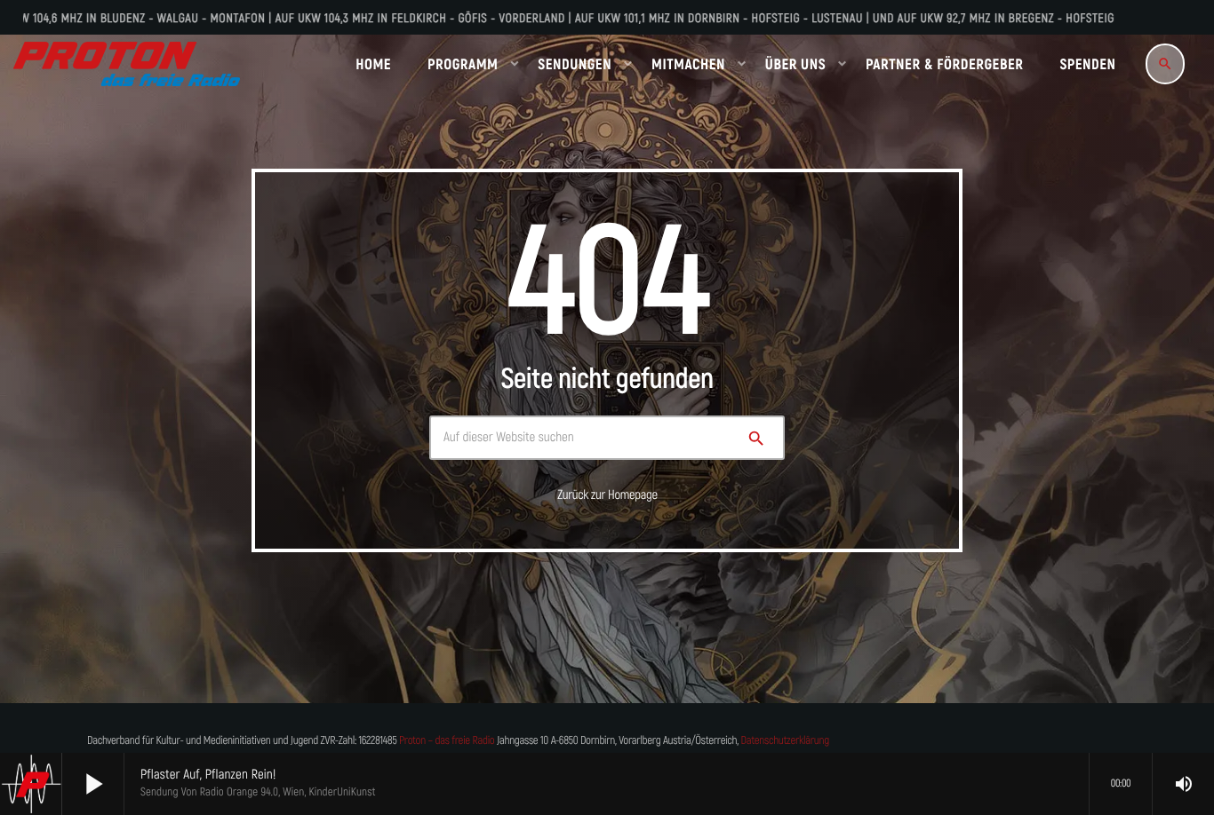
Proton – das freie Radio (446, 741)
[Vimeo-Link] (126, 64)
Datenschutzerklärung (785, 741)
